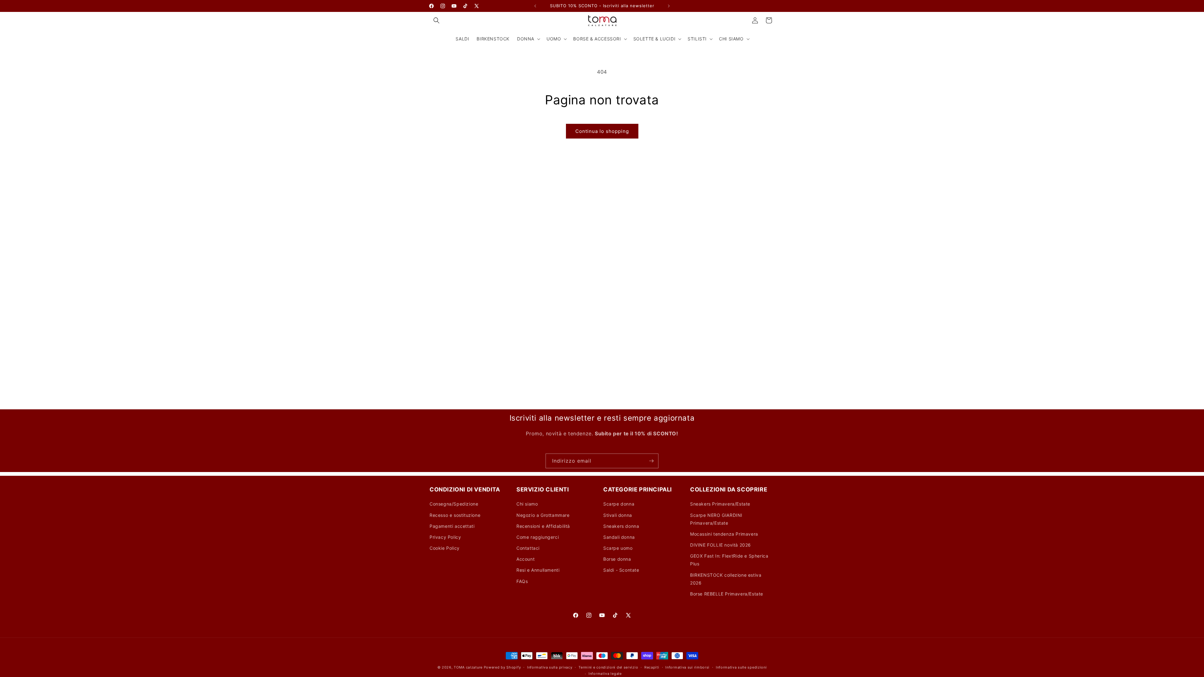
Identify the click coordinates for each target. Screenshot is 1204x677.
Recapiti (651, 667)
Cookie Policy (445, 548)
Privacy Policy (445, 537)
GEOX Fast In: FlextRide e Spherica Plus (729, 559)
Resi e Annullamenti (537, 570)
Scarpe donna (618, 503)
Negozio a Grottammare (543, 515)
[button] (436, 20)
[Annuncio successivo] (669, 6)
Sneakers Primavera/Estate (720, 503)
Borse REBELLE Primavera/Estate (726, 593)
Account (525, 559)
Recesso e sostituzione (455, 515)
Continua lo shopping (602, 131)
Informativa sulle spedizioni (741, 667)
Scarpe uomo (618, 548)
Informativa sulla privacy (550, 667)
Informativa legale (605, 673)
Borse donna (617, 559)
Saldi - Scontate (621, 570)
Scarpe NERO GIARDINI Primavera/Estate (716, 519)
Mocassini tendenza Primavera (724, 534)
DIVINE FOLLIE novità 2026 (720, 545)
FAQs (522, 581)
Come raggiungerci (537, 537)
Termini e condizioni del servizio (608, 667)
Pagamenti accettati (452, 526)
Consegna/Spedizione (454, 503)
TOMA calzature (468, 667)
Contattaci (528, 548)
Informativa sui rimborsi (687, 667)
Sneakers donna (621, 526)
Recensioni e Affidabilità (543, 526)
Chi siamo (527, 503)
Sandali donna (619, 537)
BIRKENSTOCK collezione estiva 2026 (725, 578)
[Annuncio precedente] (535, 6)
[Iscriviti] (651, 461)
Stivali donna (617, 515)
